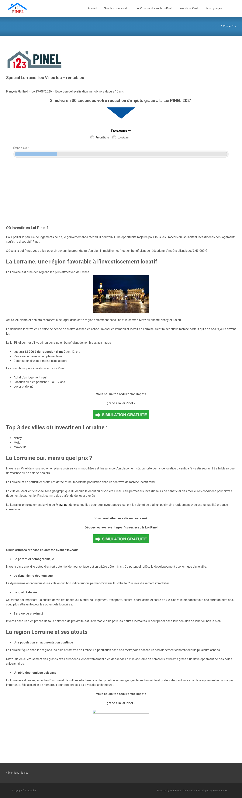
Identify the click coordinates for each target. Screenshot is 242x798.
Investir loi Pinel (189, 8)
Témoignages (214, 8)
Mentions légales (18, 772)
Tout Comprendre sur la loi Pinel (153, 8)
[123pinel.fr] (14, 7)
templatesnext (220, 790)
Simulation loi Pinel (115, 8)
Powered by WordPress (169, 790)
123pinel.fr (227, 26)
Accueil (92, 8)
